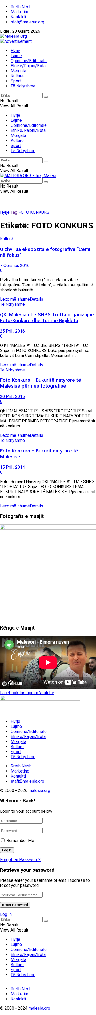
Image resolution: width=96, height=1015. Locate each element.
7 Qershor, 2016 (15, 265)
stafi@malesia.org (27, 21)
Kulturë (17, 75)
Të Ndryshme (23, 86)
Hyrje (15, 50)
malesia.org (39, 790)
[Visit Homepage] (13, 36)
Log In (6, 914)
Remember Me (20, 840)
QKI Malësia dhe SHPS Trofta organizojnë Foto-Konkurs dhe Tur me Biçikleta (47, 318)
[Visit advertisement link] (16, 41)
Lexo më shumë (21, 299)
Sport (16, 80)
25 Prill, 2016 (12, 331)
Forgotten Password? (20, 859)
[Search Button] (46, 97)
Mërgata (18, 70)
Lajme (16, 55)
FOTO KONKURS (33, 212)
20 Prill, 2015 (12, 396)
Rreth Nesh (21, 6)
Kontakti (18, 16)
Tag (14, 212)
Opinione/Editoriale (29, 60)
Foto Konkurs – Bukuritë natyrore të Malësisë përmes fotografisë (40, 383)
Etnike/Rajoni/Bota (28, 65)
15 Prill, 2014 (12, 467)
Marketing (20, 11)
